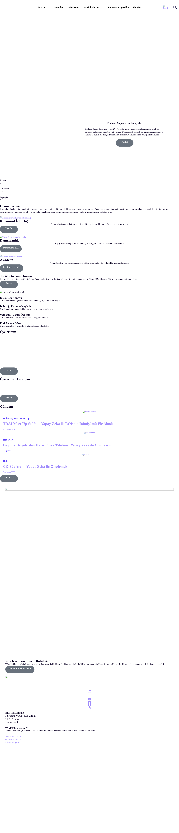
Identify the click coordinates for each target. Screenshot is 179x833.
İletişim (137, 7)
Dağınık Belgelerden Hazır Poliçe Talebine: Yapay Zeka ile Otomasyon (58, 445)
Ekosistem (73, 7)
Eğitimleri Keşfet (11, 267)
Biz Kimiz (42, 7)
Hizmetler (57, 7)
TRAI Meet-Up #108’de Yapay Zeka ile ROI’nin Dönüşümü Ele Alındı (58, 424)
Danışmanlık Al (11, 247)
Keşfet (124, 141)
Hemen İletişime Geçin (19, 668)
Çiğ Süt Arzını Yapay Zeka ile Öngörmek (35, 466)
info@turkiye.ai (12, 742)
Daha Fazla (8, 477)
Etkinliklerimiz (92, 7)
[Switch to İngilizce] (167, 7)
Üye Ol (8, 228)
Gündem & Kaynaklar (117, 7)
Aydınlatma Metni (13, 736)
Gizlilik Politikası (13, 739)
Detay (9, 283)
